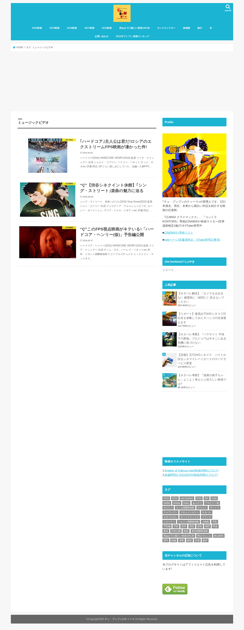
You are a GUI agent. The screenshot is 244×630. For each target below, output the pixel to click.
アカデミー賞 (212, 503)
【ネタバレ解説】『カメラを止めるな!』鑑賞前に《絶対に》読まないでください (201, 297)
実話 (191, 526)
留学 (166, 540)
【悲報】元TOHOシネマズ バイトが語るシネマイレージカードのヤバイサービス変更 (202, 359)
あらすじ (197, 503)
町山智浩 (218, 535)
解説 (189, 540)
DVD (199, 498)
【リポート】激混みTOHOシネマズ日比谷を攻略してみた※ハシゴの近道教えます (202, 318)
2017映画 (89, 28)
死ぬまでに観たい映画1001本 (134, 28)
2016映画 (107, 28)
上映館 (205, 521)
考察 (181, 540)
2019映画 (54, 28)
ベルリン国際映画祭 (188, 521)
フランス (206, 517)
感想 (207, 526)
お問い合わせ (101, 36)
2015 (166, 498)
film (206, 498)
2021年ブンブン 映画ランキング (132, 36)
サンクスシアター (166, 28)
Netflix (167, 503)
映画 (186, 531)
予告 (214, 521)
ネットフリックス (190, 517)
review (176, 503)
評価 (197, 540)
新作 (166, 531)
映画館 (186, 28)
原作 (183, 526)
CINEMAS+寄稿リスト (178, 232)
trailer (186, 503)
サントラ (214, 507)
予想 (176, 526)
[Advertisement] (122, 81)
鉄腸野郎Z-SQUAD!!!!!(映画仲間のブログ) (191, 474)
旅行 (199, 28)
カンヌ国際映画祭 (185, 507)
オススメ (168, 507)
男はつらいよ (204, 535)
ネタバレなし (170, 517)
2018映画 (72, 28)
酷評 (205, 540)
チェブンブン (170, 512)
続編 (173, 540)
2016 (174, 498)
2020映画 (37, 28)
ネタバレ (206, 512)
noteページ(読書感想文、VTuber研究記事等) (192, 239)
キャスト (202, 507)
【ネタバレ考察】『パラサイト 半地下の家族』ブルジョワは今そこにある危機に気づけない (202, 338)
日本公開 (176, 531)
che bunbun (187, 498)
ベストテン (169, 521)
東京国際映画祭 (200, 531)
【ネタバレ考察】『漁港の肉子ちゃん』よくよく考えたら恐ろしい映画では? (202, 379)
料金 (215, 526)
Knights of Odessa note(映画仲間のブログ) (192, 470)
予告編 (167, 526)
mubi (214, 498)
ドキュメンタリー (190, 512)
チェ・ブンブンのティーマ (119, 619)
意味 (199, 526)
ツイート (168, 270)
